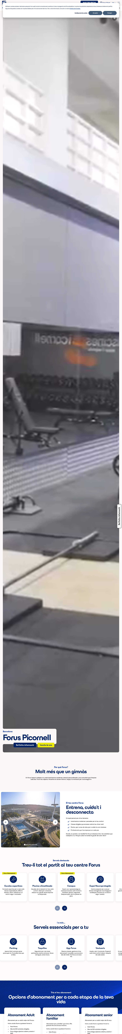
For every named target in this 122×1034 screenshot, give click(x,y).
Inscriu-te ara (46, 745)
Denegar (109, 13)
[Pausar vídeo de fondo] (114, 18)
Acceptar (95, 13)
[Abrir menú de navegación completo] (119, 3)
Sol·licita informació (25, 745)
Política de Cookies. (75, 8)
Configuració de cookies (81, 13)
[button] (5, 822)
